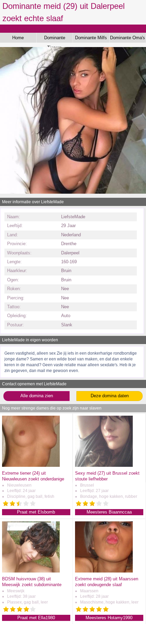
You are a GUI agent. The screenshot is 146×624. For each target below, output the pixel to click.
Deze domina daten (110, 395)
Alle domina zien (36, 395)
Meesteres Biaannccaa (109, 512)
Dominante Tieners (54, 39)
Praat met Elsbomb (36, 512)
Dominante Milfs (91, 37)
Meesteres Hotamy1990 (109, 617)
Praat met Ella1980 (36, 617)
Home (18, 37)
